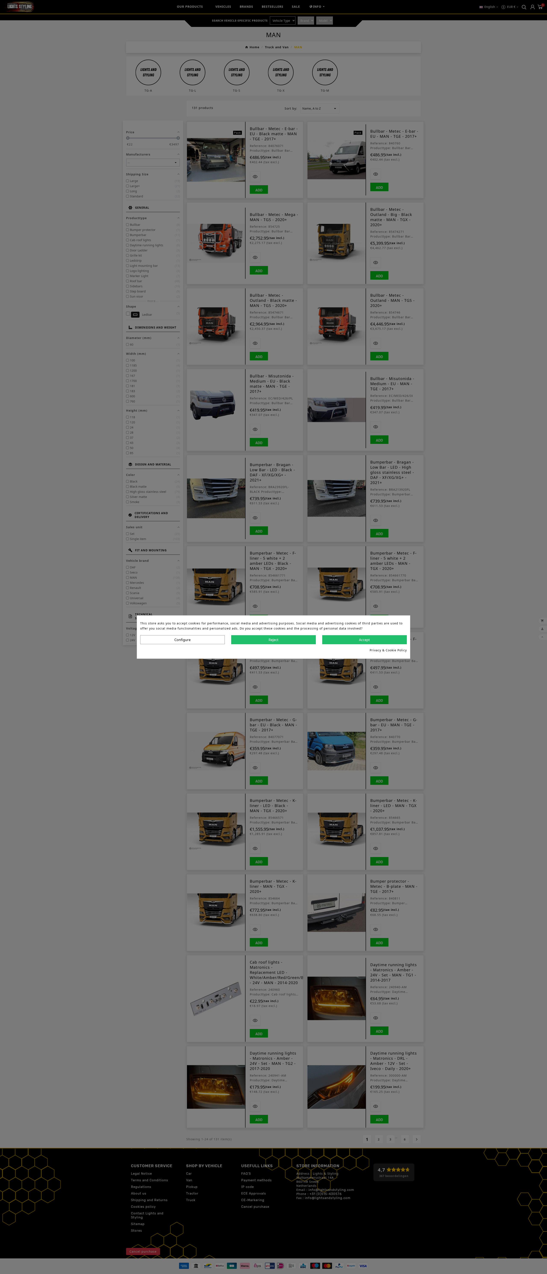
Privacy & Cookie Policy (388, 650)
